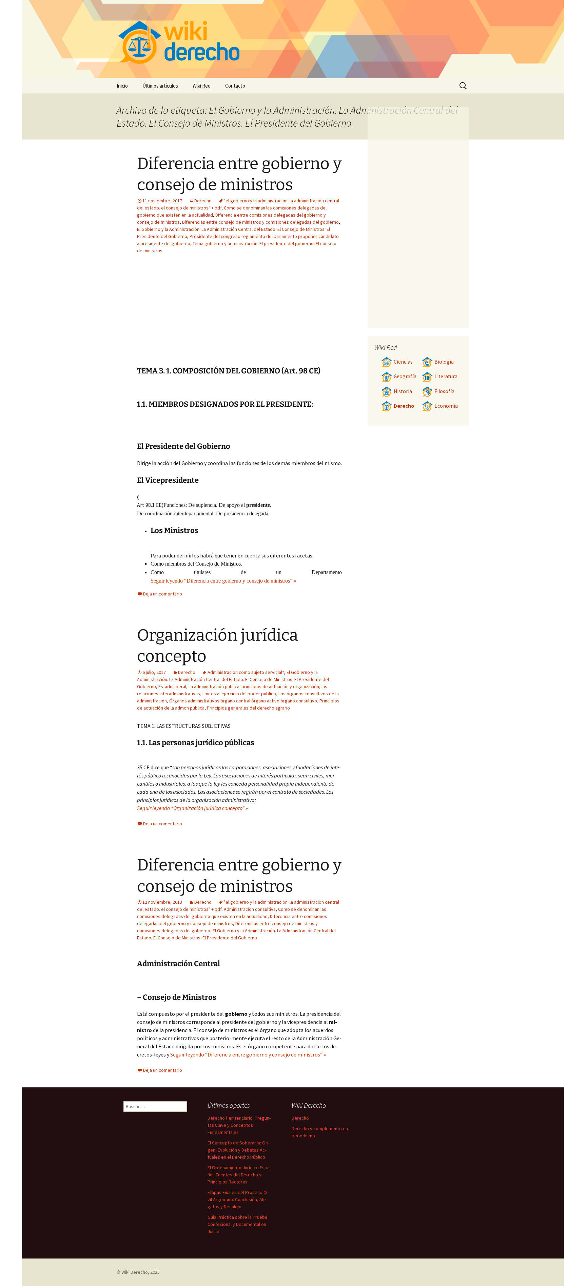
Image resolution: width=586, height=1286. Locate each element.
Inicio (122, 85)
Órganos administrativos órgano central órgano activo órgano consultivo (243, 701)
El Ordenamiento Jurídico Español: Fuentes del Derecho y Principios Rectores (239, 1174)
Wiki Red (202, 85)
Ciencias (403, 362)
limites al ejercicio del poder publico (239, 694)
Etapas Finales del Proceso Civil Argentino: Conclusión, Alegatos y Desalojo (238, 1199)
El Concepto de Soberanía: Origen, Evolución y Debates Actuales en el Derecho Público (239, 1150)
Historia (403, 391)
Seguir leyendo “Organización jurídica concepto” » (192, 808)
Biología (444, 362)
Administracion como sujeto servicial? (246, 672)
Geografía (405, 376)
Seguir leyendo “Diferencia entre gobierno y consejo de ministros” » (223, 581)
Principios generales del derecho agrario (248, 708)
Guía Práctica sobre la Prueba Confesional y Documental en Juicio (237, 1224)
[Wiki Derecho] (293, 39)
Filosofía (444, 391)
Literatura (445, 376)
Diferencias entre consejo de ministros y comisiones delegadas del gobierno (260, 222)
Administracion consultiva (250, 909)
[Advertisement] (281, 315)
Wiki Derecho (134, 1272)
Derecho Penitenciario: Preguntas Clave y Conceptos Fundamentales (239, 1125)
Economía (446, 406)
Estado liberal (172, 686)
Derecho (203, 201)
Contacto (235, 85)
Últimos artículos (160, 85)
